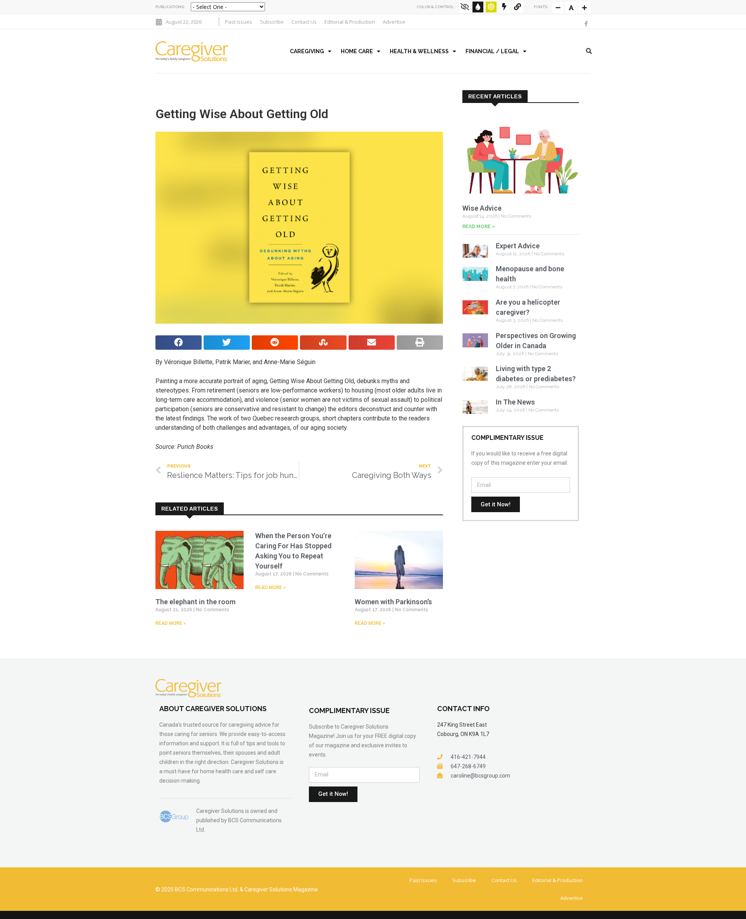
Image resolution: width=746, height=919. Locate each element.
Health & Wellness (419, 51)
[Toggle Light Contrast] (491, 7)
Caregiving (307, 51)
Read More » (170, 623)
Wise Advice (482, 208)
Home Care (357, 51)
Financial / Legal (492, 51)
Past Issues (238, 21)
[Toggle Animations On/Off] (504, 7)
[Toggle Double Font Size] (584, 7)
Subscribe (272, 21)
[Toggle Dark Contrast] (478, 7)
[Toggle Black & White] (465, 7)
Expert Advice (518, 246)
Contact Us (304, 21)
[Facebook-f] (586, 23)
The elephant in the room (195, 602)
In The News (515, 402)
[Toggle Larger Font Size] (571, 7)
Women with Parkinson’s (393, 602)
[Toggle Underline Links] (517, 7)
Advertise (394, 21)
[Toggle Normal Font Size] (558, 7)
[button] (589, 51)
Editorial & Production (349, 21)
